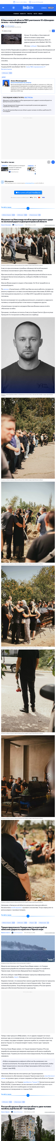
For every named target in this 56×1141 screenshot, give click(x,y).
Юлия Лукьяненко (18, 932)
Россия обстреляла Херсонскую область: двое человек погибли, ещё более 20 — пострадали (27, 110)
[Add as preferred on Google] (13, 7)
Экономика (11, 17)
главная (16, 13)
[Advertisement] (28, 139)
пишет (16, 977)
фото (35, 13)
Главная (3, 17)
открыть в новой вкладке (50, 225)
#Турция (32, 922)
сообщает (33, 46)
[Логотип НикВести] (28, 7)
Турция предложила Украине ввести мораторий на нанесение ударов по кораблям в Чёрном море (25, 105)
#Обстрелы (5, 73)
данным (6, 289)
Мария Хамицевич (19, 225)
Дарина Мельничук (18, 1112)
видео (40, 13)
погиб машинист (16, 907)
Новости (7, 17)
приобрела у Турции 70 (31, 1082)
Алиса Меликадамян (9, 25)
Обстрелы (28, 97)
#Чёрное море (42, 922)
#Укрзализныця (33, 215)
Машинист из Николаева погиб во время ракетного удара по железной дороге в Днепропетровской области (27, 100)
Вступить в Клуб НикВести (29, 192)
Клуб (51, 7)
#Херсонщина (17, 1102)
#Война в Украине (6, 215)
